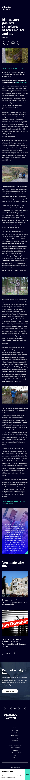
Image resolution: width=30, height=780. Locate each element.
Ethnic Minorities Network (15, 752)
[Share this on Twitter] (3, 43)
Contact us (15, 740)
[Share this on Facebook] (17, 43)
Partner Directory (15, 735)
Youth (15, 755)
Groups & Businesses (15, 747)
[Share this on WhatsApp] (13, 43)
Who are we (15, 730)
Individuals (15, 750)
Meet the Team (15, 733)
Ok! (27, 774)
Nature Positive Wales (21, 82)
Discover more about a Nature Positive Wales (13, 502)
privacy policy (11, 777)
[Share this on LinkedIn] (8, 43)
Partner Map (15, 738)
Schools (15, 757)
